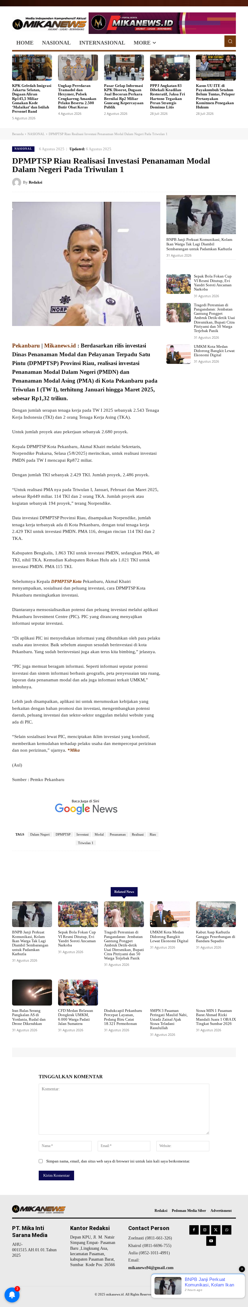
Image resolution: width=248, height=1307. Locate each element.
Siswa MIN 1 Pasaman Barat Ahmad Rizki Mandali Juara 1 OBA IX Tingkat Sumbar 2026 (216, 1017)
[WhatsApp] (230, 182)
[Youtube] (211, 1240)
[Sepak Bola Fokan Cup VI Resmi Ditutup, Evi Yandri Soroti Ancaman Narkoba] (178, 284)
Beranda (18, 134)
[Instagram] (205, 1230)
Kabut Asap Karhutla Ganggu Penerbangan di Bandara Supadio (215, 936)
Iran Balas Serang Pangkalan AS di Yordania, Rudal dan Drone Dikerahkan (29, 1017)
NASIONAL (36, 134)
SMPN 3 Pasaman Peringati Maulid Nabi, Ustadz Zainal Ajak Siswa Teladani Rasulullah (169, 1019)
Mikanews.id (60, 345)
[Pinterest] (216, 182)
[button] (230, 41)
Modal (99, 834)
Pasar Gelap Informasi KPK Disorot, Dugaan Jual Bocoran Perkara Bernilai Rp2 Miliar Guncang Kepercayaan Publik (123, 96)
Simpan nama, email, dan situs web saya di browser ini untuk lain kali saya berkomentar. (118, 1161)
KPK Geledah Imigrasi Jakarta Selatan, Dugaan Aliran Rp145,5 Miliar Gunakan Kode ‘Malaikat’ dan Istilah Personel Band (31, 98)
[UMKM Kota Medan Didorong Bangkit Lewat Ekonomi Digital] (178, 354)
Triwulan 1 (85, 843)
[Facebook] (188, 182)
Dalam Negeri (40, 834)
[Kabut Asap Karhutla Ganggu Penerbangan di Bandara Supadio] (216, 914)
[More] (153, 869)
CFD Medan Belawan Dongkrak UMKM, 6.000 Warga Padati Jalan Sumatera (75, 1017)
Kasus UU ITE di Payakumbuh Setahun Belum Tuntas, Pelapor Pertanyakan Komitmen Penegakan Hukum (215, 96)
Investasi (83, 834)
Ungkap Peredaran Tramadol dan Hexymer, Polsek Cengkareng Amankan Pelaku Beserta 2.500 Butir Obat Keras (77, 96)
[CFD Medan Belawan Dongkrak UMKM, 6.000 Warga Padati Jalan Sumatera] (78, 992)
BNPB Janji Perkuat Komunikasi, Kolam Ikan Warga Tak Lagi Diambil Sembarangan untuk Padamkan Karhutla (199, 244)
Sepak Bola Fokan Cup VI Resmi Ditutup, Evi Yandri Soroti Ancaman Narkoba (213, 282)
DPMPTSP (63, 834)
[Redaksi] (17, 182)
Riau (153, 834)
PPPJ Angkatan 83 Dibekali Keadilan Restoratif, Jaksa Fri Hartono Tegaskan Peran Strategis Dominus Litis (167, 96)
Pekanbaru (26, 345)
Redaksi (35, 182)
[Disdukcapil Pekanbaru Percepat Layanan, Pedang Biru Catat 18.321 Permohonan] (124, 992)
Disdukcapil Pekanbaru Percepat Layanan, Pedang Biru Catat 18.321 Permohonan (123, 1017)
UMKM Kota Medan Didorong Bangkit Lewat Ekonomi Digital (214, 351)
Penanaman (118, 834)
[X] (202, 182)
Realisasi (138, 834)
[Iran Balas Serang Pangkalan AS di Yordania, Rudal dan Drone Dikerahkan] (32, 992)
